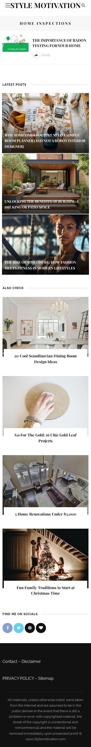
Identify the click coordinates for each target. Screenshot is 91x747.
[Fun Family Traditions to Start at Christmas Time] (45, 558)
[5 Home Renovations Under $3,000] (45, 484)
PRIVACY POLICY (18, 678)
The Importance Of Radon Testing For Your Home (59, 43)
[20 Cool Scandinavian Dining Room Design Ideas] (45, 326)
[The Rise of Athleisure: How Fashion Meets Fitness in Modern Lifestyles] (45, 244)
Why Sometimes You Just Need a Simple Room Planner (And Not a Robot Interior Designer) (45, 141)
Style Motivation (45, 5)
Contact (10, 661)
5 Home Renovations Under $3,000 (45, 514)
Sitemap (46, 678)
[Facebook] (8, 628)
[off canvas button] (7, 5)
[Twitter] (19, 628)
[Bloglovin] (41, 628)
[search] (83, 5)
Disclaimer (31, 661)
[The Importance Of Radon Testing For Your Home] (16, 42)
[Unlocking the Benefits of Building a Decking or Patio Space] (45, 183)
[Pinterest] (30, 628)
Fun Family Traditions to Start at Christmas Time (46, 590)
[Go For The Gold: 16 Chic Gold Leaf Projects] (45, 405)
